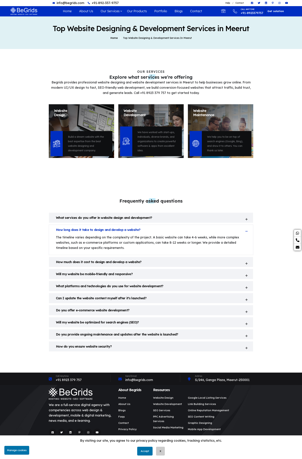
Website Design (163, 397)
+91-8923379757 (252, 11)
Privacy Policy (127, 429)
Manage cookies (17, 450)
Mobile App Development (204, 429)
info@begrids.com (70, 3)
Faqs (121, 416)
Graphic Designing (200, 423)
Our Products (137, 11)
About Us (86, 11)
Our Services (110, 11)
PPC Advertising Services (163, 419)
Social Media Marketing (168, 427)
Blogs (179, 11)
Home (67, 11)
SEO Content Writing (201, 416)
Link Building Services (202, 404)
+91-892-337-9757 (105, 3)
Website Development (167, 404)
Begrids (168, 451)
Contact (239, 3)
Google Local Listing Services (207, 397)
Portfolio (160, 11)
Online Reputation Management (208, 410)
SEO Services (161, 410)
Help (227, 3)
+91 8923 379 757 (69, 380)
